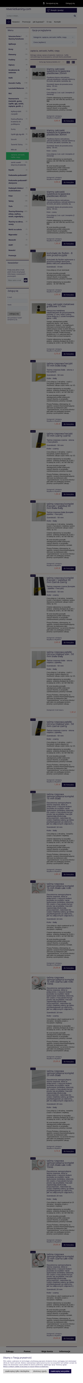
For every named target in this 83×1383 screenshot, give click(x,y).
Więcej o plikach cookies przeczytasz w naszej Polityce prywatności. (26, 1366)
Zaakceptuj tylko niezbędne (17, 1371)
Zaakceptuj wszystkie (60, 1371)
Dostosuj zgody (40, 1371)
